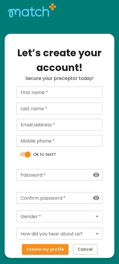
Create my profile (45, 249)
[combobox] (59, 216)
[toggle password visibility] (96, 175)
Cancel (85, 249)
